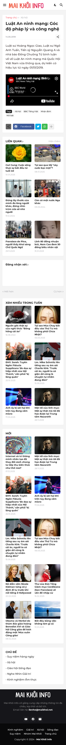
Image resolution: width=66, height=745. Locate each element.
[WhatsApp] (45, 127)
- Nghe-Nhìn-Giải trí (18, 673)
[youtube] (26, 719)
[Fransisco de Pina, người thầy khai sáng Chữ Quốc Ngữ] (18, 229)
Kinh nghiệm (15, 729)
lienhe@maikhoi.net (41, 709)
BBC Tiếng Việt (31, 111)
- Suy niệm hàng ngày (20, 656)
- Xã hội (23, 17)
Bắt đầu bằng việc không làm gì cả (45, 622)
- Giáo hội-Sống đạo (18, 668)
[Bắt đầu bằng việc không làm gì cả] (47, 610)
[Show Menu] (4, 5)
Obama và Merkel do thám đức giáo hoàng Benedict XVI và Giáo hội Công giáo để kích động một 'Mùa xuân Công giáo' (18, 628)
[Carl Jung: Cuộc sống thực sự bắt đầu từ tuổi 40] (18, 153)
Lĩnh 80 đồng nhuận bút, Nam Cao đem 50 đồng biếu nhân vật (47, 244)
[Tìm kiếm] (62, 5)
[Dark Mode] (55, 5)
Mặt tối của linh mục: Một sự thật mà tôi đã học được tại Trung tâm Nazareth (47, 412)
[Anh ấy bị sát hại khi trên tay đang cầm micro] (18, 397)
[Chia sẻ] (57, 36)
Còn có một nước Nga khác (47, 202)
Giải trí (30, 729)
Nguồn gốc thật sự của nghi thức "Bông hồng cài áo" (18, 328)
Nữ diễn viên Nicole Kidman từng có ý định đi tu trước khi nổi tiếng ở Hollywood (18, 588)
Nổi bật (10, 115)
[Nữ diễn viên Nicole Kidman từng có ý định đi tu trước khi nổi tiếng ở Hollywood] (18, 573)
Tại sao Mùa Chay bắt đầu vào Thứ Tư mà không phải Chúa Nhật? (47, 330)
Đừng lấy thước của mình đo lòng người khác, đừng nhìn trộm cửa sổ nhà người (17, 206)
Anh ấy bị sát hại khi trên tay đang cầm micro (18, 410)
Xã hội (40, 729)
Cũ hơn (58, 291)
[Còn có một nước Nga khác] (47, 188)
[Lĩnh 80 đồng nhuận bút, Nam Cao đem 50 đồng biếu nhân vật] (47, 229)
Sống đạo (52, 729)
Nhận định (46, 111)
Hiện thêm (54, 141)
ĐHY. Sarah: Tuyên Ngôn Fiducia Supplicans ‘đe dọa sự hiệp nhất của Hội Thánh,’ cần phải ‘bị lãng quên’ (18, 369)
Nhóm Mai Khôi (33, 733)
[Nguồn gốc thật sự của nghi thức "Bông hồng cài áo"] (18, 315)
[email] (40, 719)
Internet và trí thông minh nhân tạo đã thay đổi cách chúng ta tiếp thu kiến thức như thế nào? (18, 462)
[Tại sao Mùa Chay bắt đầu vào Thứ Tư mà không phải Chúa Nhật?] (47, 315)
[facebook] (33, 719)
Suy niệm (15, 733)
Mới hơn (8, 291)
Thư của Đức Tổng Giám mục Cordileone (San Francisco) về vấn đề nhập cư (47, 588)
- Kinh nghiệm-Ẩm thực (21, 679)
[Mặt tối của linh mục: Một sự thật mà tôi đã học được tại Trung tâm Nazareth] (47, 397)
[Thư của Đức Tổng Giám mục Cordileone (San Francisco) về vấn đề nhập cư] (47, 573)
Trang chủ (11, 17)
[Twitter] (38, 127)
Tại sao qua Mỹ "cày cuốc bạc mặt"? (46, 166)
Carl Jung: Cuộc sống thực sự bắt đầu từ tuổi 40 (18, 168)
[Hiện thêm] (51, 127)
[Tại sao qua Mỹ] (47, 153)
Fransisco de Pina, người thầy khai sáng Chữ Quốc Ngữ (18, 244)
